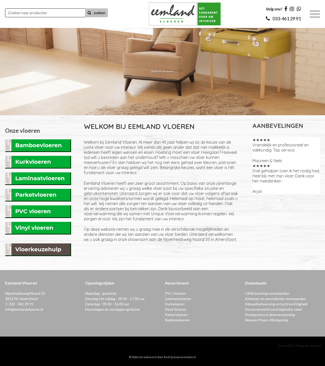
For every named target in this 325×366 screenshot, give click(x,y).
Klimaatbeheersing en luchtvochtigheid (276, 304)
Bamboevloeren (177, 320)
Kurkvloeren (175, 304)
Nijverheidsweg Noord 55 (25, 293)
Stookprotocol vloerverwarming (270, 314)
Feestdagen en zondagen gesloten (112, 309)
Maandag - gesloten (101, 293)
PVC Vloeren (175, 293)
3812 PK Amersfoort (21, 298)
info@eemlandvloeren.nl (24, 309)
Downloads (256, 282)
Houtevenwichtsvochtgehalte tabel (273, 309)
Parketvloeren (176, 314)
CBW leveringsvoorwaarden (267, 293)
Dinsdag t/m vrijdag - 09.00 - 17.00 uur (115, 298)
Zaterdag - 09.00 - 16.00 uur (107, 304)
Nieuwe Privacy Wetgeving (266, 320)
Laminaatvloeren (178, 298)
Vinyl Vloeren (175, 309)
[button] (315, 13)
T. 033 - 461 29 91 (19, 304)
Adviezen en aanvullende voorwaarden (275, 298)
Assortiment (177, 282)
